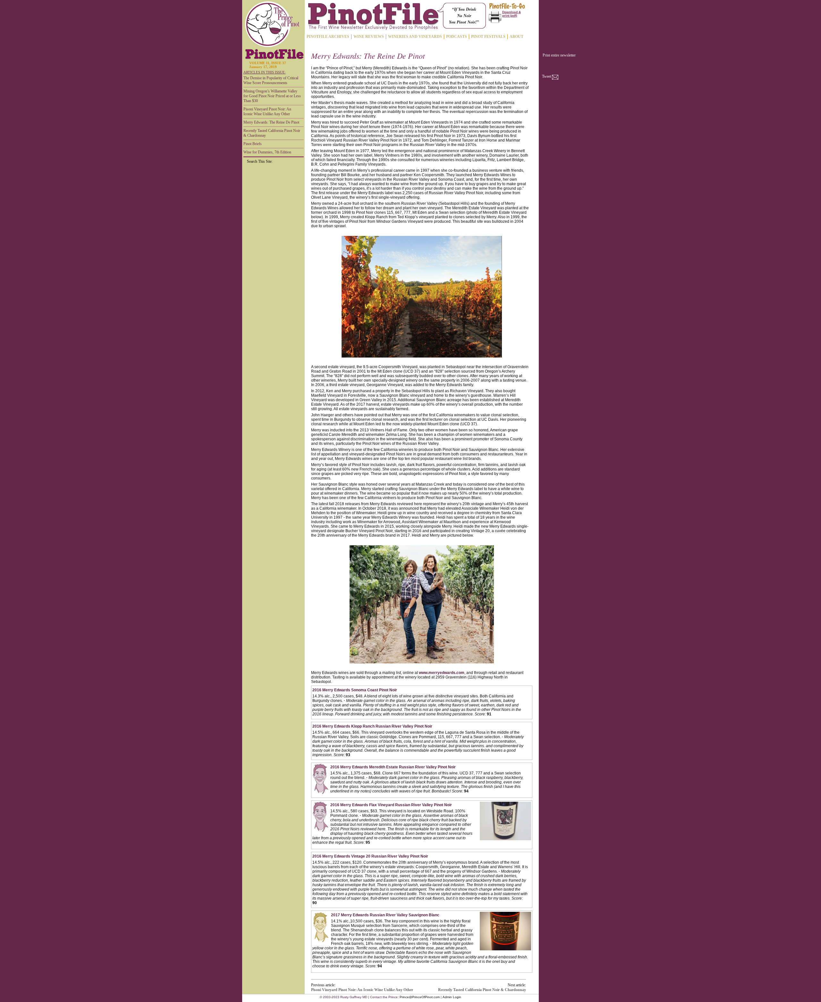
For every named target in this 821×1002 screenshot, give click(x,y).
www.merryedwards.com (441, 672)
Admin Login (452, 997)
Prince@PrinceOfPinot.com (420, 997)
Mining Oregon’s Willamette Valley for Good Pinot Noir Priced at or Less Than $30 (272, 96)
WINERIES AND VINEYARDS (415, 36)
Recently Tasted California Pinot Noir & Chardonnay (271, 133)
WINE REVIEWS (368, 36)
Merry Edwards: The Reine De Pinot (271, 122)
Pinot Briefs (252, 144)
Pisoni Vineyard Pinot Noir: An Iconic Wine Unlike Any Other (267, 111)
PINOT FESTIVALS (488, 36)
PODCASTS (456, 36)
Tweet (546, 76)
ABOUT (516, 36)
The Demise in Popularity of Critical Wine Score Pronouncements (270, 80)
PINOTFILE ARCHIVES (328, 36)
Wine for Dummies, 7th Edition (267, 152)
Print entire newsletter (559, 55)
